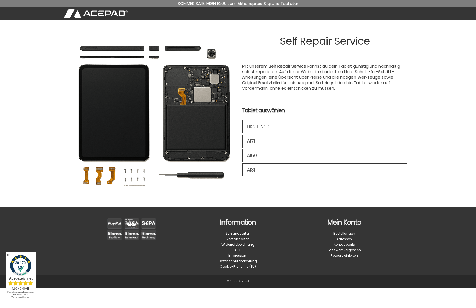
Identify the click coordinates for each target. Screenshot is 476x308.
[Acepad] (118, 13)
